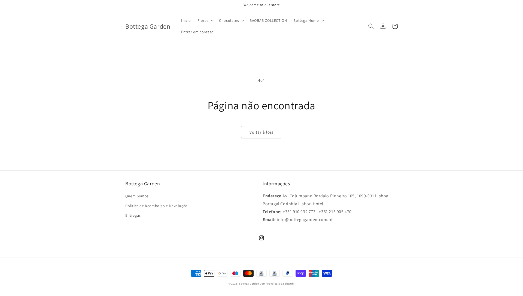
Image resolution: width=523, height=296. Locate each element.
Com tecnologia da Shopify (277, 283)
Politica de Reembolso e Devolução (156, 205)
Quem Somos (137, 196)
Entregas (133, 215)
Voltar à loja (262, 132)
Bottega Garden (249, 283)
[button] (205, 20)
